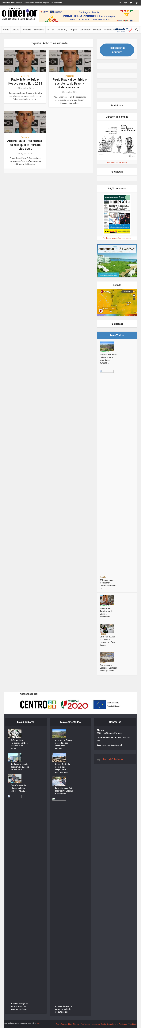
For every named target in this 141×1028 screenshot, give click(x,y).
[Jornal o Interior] (19, 12)
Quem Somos (61, 1024)
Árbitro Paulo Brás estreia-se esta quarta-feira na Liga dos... (25, 144)
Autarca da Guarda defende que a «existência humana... (108, 358)
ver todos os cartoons (117, 162)
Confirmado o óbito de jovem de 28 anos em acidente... (19, 767)
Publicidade (85, 1024)
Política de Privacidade (128, 1024)
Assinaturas (110, 29)
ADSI (38, 1023)
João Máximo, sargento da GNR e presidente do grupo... (19, 744)
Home (6, 29)
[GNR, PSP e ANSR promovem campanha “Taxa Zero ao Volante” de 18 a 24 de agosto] (107, 628)
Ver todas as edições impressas (117, 238)
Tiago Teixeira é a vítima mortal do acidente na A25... (18, 788)
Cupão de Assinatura (109, 1024)
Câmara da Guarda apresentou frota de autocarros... (63, 1009)
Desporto (26, 29)
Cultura (15, 29)
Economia (39, 29)
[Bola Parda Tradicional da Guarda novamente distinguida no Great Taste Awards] (107, 600)
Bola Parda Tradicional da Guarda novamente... (106, 612)
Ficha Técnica (16, 3)
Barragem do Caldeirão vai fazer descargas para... (108, 668)
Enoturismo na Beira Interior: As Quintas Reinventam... (64, 791)
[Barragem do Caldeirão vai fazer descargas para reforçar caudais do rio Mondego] (107, 657)
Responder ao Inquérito (117, 50)
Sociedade (84, 29)
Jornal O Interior (113, 759)
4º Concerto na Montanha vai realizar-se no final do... (108, 584)
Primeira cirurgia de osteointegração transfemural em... (19, 1006)
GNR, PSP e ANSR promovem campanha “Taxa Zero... (107, 641)
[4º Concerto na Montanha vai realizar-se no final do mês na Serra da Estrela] (107, 473)
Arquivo (46, 3)
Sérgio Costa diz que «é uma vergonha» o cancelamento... (62, 768)
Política (51, 29)
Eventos (97, 29)
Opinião (61, 29)
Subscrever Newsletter (33, 3)
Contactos (6, 3)
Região (73, 29)
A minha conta (56, 3)
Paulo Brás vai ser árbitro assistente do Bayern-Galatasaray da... (70, 83)
